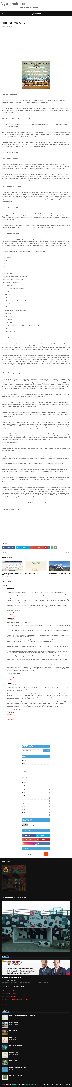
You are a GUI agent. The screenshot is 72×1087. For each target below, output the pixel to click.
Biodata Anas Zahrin (14, 1030)
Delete (12, 612)
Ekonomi (24, 771)
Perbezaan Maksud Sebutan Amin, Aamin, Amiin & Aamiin (22, 1015)
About (61, 1084)
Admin (4, 26)
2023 (36, 798)
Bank (23, 763)
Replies (10, 615)
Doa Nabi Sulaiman (13, 1023)
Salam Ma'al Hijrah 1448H (32, 573)
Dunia (23, 768)
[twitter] (43, 835)
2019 (36, 809)
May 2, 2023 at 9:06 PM (13, 619)
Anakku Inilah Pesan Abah (9, 993)
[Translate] (46, 854)
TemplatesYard (14, 1084)
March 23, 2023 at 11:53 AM (14, 590)
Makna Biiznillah (13, 1060)
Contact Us (67, 1084)
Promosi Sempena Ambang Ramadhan (13, 1002)
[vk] (43, 843)
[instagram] (29, 843)
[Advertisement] (36, 42)
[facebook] (29, 835)
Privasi (52, 1084)
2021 (36, 803)
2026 (36, 789)
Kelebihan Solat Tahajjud (8, 996)
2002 (36, 815)
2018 (36, 812)
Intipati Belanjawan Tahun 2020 (12, 977)
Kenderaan (25, 780)
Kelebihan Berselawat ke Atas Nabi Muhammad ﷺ (11, 574)
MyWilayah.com (36, 13)
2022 (36, 801)
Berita (23, 766)
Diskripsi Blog (45, 1084)
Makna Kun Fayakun (13, 1037)
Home (3, 19)
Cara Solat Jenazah (13, 1052)
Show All (4, 1005)
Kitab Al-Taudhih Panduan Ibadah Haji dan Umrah (15, 999)
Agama (7, 19)
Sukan (23, 785)
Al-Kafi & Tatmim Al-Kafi (8, 990)
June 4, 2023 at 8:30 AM (13, 684)
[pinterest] (43, 839)
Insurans (24, 777)
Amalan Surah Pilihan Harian (15, 1045)
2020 (36, 806)
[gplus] (29, 839)
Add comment (11, 719)
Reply (9, 612)
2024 (36, 795)
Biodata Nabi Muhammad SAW (16, 1075)
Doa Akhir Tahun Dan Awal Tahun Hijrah (59, 573)
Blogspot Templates (31, 1084)
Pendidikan (25, 783)
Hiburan (24, 774)
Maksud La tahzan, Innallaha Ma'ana (17, 1067)
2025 (36, 792)
